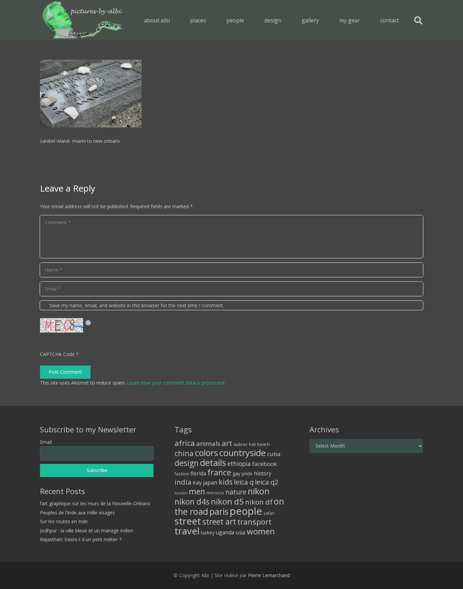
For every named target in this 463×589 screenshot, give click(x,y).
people (246, 511)
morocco (215, 492)
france (219, 472)
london (181, 493)
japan (210, 482)
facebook (264, 464)
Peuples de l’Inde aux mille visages (77, 512)
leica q (244, 482)
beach (263, 444)
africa (185, 443)
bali (252, 444)
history (262, 473)
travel (187, 531)
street (188, 521)
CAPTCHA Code (57, 354)
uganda (225, 532)
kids (226, 482)
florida (198, 473)
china (184, 453)
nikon (258, 491)
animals (208, 443)
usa (240, 532)
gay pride (243, 473)
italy (197, 482)
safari (269, 513)
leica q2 (266, 482)
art (227, 443)
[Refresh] (88, 322)
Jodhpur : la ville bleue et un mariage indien (86, 530)
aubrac (240, 444)
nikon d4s (192, 501)
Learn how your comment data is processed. (176, 382)
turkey (208, 532)
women (261, 531)
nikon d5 (227, 501)
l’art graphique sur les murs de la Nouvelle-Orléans (95, 503)
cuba (274, 454)
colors (206, 452)
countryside (242, 453)
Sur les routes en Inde (64, 521)
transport (254, 521)
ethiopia (239, 463)
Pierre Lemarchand (269, 575)
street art (219, 521)
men (197, 491)
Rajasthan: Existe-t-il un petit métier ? (80, 539)
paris (218, 511)
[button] (211, 20)
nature (235, 491)
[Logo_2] (82, 20)
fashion (182, 473)
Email (46, 442)
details (213, 462)
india (183, 482)
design (187, 462)
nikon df (259, 502)
